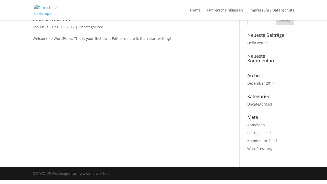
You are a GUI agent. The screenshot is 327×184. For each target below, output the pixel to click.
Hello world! (257, 42)
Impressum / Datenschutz (272, 10)
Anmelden (256, 124)
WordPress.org (259, 148)
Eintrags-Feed (259, 132)
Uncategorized (91, 27)
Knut (44, 27)
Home (195, 10)
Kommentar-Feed (262, 140)
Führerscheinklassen (225, 10)
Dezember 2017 (260, 83)
